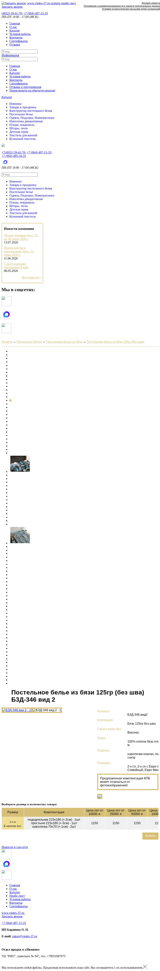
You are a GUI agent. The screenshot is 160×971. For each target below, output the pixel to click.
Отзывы (14, 44)
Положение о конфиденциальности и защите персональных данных (122, 6)
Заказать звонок (12, 6)
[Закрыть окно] (145, 967)
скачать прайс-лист (63, 3)
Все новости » (31, 277)
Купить (150, 836)
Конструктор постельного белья (30, 110)
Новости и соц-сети (15, 847)
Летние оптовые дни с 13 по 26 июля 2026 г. (21, 237)
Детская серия (18, 131)
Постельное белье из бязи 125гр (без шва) (115, 341)
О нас (13, 27)
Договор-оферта (151, 3)
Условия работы (20, 34)
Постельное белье (21, 114)
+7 (35, 13)
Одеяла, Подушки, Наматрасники (31, 117)
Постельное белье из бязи (64, 341)
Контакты (15, 37)
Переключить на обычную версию (32, 90)
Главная (14, 23)
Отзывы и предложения (25, 87)
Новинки (15, 103)
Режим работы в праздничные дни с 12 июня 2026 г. (19, 251)
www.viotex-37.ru (38, 3)
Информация (10, 55)
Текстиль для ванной (23, 135)
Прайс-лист (17, 895)
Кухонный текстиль (22, 138)
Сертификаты (18, 41)
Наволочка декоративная (26, 121)
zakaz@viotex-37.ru (24, 936)
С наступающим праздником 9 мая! (16, 265)
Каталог (14, 30)
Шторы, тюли (18, 128)
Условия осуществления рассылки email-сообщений (131, 9)
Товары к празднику (22, 107)
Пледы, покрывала (21, 124)
